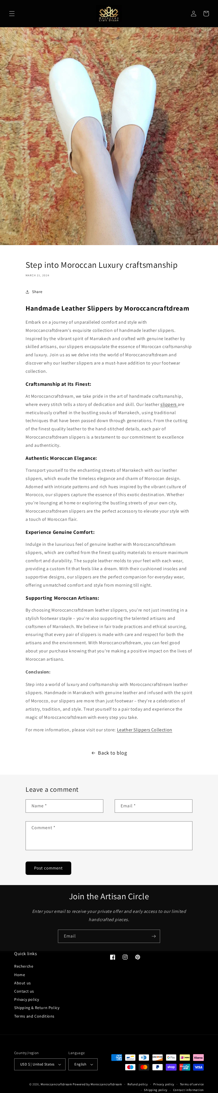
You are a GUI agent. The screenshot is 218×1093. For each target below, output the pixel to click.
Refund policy (137, 1084)
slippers (169, 404)
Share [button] (37, 291)
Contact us (24, 991)
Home (19, 974)
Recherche (23, 966)
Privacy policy (26, 999)
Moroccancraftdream (56, 1084)
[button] (12, 13)
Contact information (188, 1090)
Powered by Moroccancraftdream (97, 1084)
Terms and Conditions (34, 1016)
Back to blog (112, 752)
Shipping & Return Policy (36, 1007)
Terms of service (192, 1084)
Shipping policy (155, 1090)
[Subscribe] (153, 936)
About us (22, 982)
